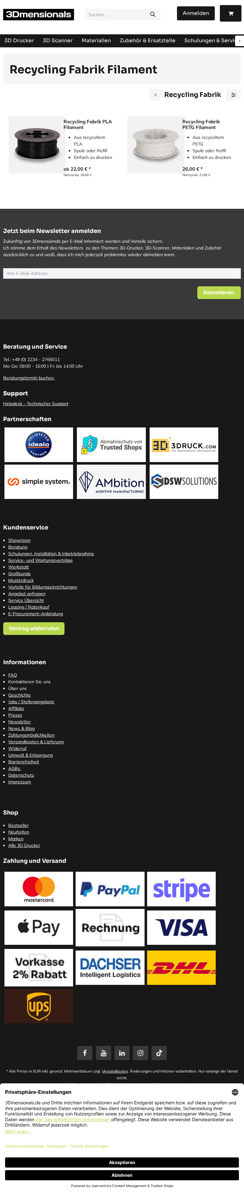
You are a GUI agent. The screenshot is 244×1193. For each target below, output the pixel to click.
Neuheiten (18, 832)
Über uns (17, 688)
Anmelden (196, 13)
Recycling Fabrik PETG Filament (201, 124)
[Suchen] (152, 14)
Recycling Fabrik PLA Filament (88, 124)
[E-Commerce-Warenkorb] (230, 13)
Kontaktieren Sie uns (29, 682)
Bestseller (18, 825)
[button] (219, 292)
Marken (16, 839)
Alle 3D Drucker (24, 845)
